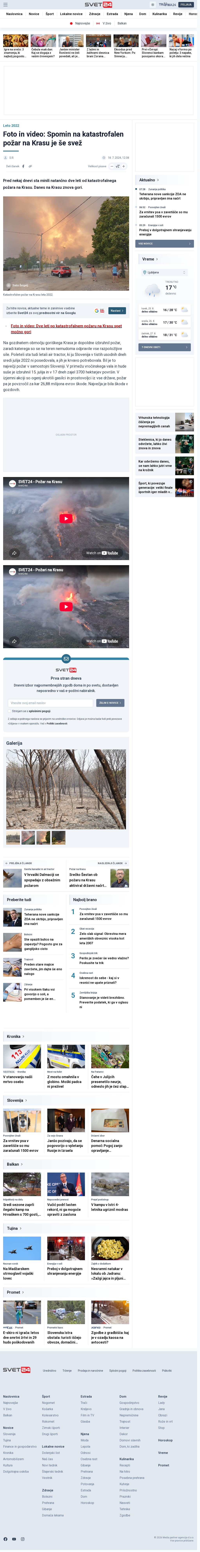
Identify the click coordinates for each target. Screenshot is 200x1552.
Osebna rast (86, 973)
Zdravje (28, 984)
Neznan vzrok (10, 1264)
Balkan (13, 1164)
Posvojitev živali (88, 909)
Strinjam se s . (31, 711)
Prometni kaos (55, 1327)
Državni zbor (98, 1136)
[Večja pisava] (123, 166)
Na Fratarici (97, 1072)
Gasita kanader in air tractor (39, 869)
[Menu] (5, 4)
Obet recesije (86, 929)
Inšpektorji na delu (13, 1199)
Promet (13, 1292)
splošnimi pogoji (39, 711)
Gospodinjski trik (88, 953)
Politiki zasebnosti (57, 723)
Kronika (14, 1036)
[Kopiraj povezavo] (30, 166)
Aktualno (147, 180)
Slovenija (15, 1100)
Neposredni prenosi (58, 1199)
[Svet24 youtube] (14, 1539)
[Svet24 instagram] (23, 1539)
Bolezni (28, 934)
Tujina (12, 1228)
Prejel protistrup (100, 1199)
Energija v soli (54, 1264)
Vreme (148, 259)
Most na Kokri (54, 1072)
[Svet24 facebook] (5, 1539)
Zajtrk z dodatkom (101, 1264)
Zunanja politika (33, 909)
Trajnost (28, 959)
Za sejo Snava (55, 1136)
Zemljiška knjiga (88, 993)
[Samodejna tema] (153, 5)
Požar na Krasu (77, 869)
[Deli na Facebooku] (23, 166)
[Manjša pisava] (112, 166)
